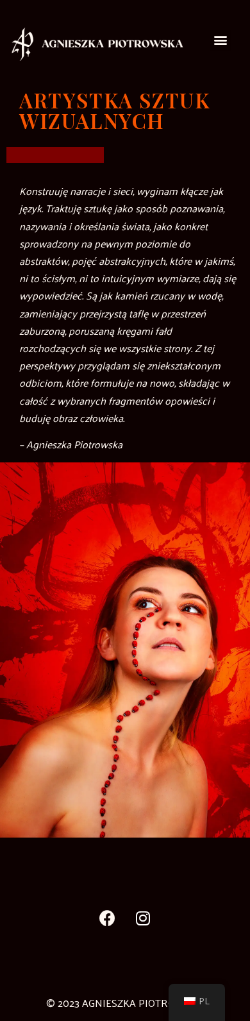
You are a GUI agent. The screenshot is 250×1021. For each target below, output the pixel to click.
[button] (220, 40)
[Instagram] (143, 918)
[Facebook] (108, 918)
